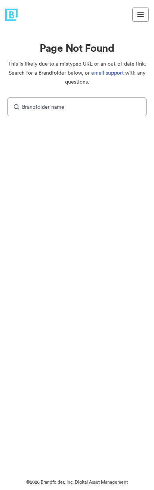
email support (107, 72)
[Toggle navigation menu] (140, 14)
